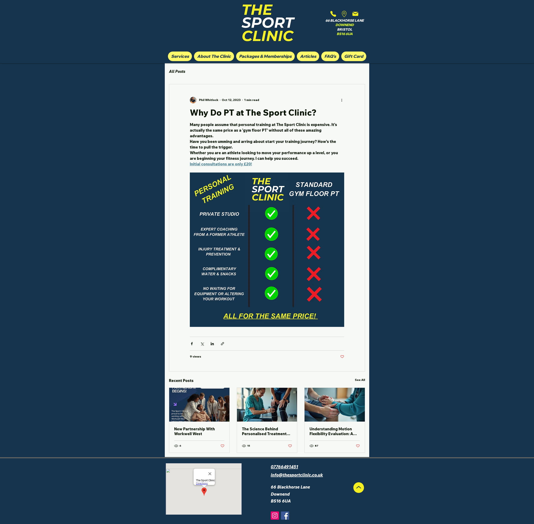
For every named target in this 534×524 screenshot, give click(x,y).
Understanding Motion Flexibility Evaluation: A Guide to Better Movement (334, 431)
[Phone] (333, 13)
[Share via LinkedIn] (212, 344)
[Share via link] (222, 344)
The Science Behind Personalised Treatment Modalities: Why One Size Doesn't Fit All (265, 431)
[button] (180, 56)
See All (360, 380)
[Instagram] (275, 515)
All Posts (177, 71)
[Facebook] (285, 515)
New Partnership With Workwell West (194, 431)
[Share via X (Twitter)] (202, 344)
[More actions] (341, 100)
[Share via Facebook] (192, 344)
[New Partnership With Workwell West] (199, 405)
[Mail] (355, 13)
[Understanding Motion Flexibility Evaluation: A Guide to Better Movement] (335, 405)
